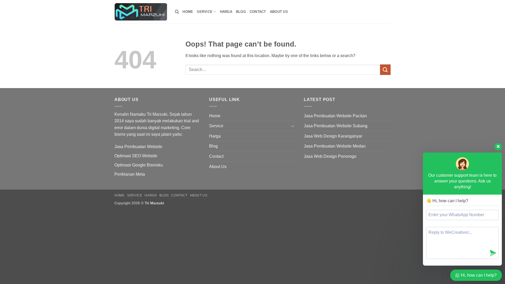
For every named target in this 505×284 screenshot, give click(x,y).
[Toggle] (293, 126)
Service (205, 12)
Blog (241, 12)
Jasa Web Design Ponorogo (330, 156)
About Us (279, 12)
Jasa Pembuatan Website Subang (335, 126)
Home (188, 12)
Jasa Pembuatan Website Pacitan (335, 116)
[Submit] (385, 69)
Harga (226, 12)
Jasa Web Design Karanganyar (333, 136)
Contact (258, 12)
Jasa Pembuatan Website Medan (335, 146)
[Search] (177, 12)
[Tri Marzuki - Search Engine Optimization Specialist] (140, 12)
